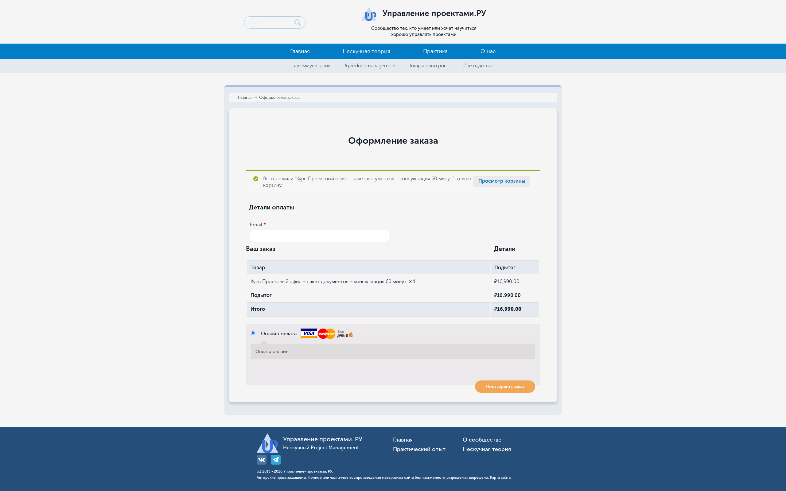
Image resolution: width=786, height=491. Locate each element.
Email (258, 225)
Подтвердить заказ (505, 386)
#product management (370, 65)
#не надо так (478, 65)
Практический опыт (419, 449)
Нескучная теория (366, 51)
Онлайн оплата (279, 334)
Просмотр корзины (501, 181)
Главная (300, 51)
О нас (488, 51)
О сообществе (482, 440)
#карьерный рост (429, 65)
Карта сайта (500, 477)
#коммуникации (312, 65)
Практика (435, 51)
